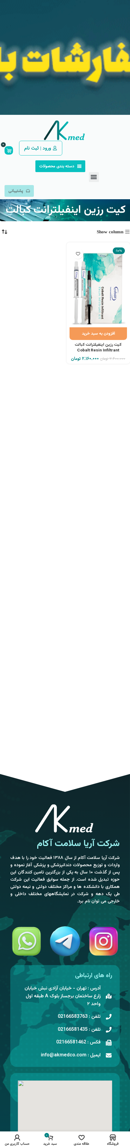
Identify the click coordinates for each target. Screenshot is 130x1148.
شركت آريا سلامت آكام (78, 844)
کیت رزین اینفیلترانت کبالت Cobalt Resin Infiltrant (98, 347)
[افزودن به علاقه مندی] (78, 253)
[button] (94, 177)
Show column (110, 231)
